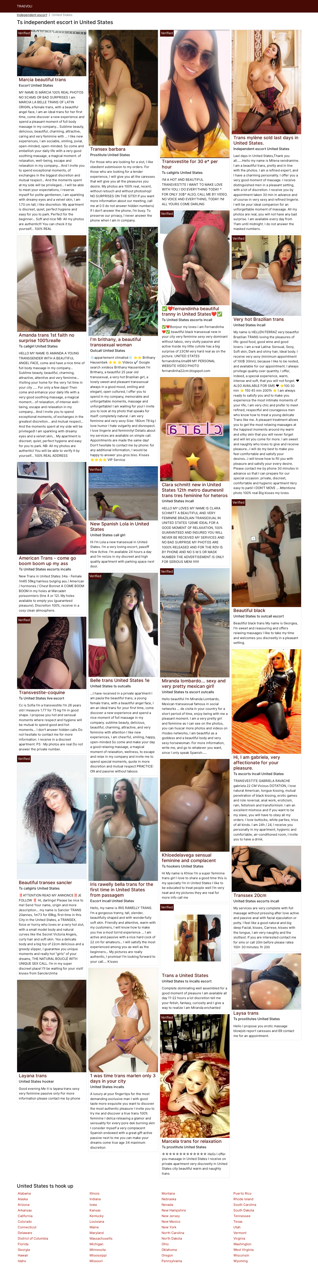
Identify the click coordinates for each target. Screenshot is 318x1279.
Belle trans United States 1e (119, 680)
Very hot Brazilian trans (258, 319)
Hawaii (23, 1255)
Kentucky (97, 1216)
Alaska (23, 1199)
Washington (242, 1244)
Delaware (25, 1233)
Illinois (95, 1193)
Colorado (25, 1221)
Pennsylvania (172, 1261)
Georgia (24, 1250)
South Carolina (244, 1205)
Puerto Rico (242, 1193)
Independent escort (32, 15)
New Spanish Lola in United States (119, 526)
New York (169, 1227)
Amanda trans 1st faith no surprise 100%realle (46, 337)
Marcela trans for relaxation (192, 1141)
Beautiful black (249, 610)
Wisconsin (241, 1255)
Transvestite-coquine (42, 692)
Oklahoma (169, 1250)
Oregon (167, 1255)
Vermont (239, 1233)
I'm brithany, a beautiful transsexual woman (115, 342)
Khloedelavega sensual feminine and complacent (189, 857)
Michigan (96, 1244)
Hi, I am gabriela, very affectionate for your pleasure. (256, 762)
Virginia (239, 1238)
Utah (237, 1227)
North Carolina (173, 1233)
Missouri (96, 1261)
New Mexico (171, 1221)
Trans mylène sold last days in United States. (265, 140)
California (25, 1216)
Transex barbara (107, 149)
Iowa (93, 1205)
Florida (23, 1244)
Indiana (95, 1199)
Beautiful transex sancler (45, 882)
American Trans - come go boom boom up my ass (47, 560)
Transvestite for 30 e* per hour (190, 164)
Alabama (24, 1193)
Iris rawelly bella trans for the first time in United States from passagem (121, 890)
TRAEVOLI (24, 6)
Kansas (95, 1210)
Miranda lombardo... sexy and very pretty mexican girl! (194, 683)
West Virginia (243, 1250)
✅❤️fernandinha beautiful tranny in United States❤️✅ (192, 311)
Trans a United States (185, 975)
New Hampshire (174, 1210)
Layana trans (33, 1075)
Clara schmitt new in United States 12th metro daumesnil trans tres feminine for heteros (195, 490)
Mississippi (98, 1255)
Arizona (23, 1205)
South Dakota (243, 1210)
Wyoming (240, 1261)
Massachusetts (101, 1238)
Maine (94, 1227)
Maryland (97, 1233)
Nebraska (169, 1199)
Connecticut (27, 1227)
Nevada (167, 1205)
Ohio (165, 1244)
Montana (168, 1193)
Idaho (22, 1261)
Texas (238, 1221)
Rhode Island (243, 1199)
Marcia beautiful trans (42, 79)
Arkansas (25, 1210)
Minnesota (98, 1250)
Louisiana (97, 1221)
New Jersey (171, 1216)
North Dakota (172, 1238)
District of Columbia (33, 1238)
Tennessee (242, 1216)
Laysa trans (246, 1013)
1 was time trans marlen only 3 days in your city (123, 1078)
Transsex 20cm (249, 895)
